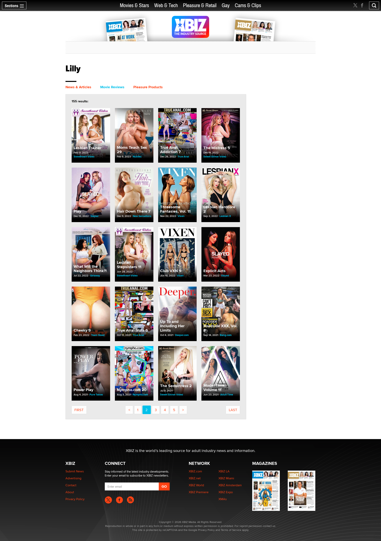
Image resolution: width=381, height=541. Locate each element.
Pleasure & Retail (199, 5)
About (69, 492)
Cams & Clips (248, 5)
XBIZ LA (224, 471)
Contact (70, 485)
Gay (226, 5)
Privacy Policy (75, 499)
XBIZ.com (195, 471)
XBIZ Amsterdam (230, 485)
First (79, 409)
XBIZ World (196, 485)
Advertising (73, 478)
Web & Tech (166, 5)
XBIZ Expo (225, 492)
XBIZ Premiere (199, 492)
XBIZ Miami (226, 478)
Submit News (74, 471)
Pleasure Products (148, 87)
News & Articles (78, 87)
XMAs (222, 499)
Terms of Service (231, 530)
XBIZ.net (195, 478)
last (233, 409)
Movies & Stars (134, 5)
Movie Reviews (112, 87)
